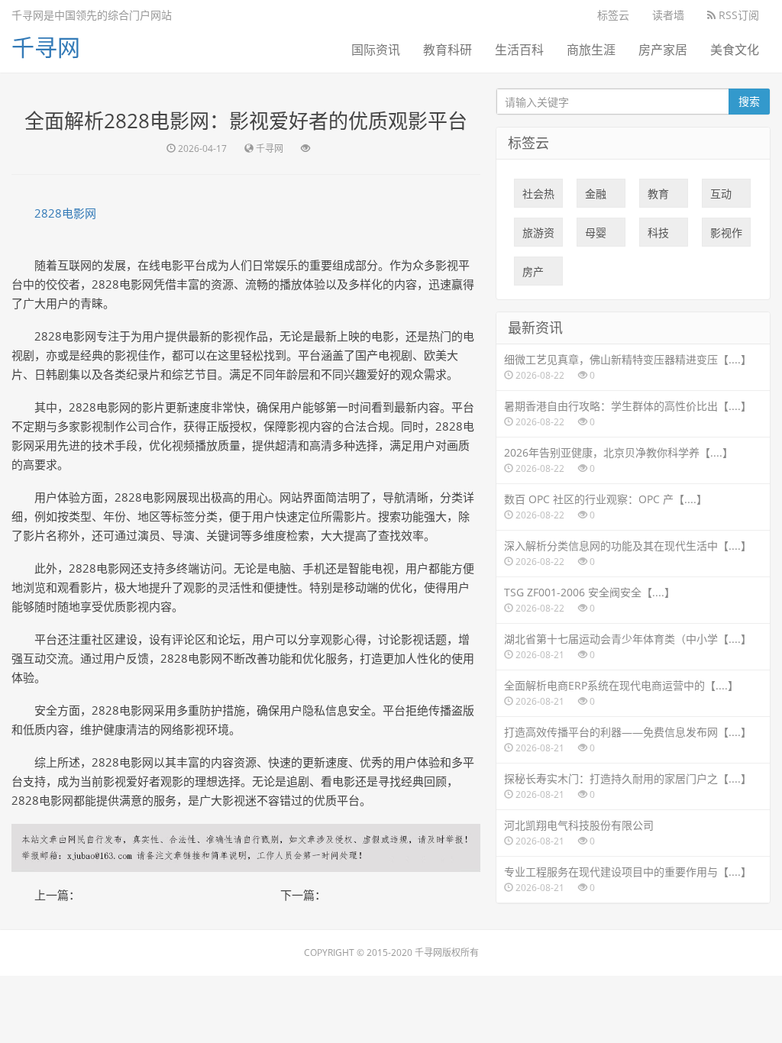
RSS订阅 (737, 15)
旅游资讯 (538, 236)
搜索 (749, 101)
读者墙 (668, 15)
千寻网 (45, 47)
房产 (533, 275)
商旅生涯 (591, 49)
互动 (721, 197)
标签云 (613, 15)
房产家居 (662, 49)
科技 (658, 236)
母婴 (595, 236)
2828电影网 (65, 213)
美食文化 (734, 49)
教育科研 (447, 49)
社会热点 (538, 197)
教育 (658, 197)
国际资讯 (375, 49)
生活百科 (519, 49)
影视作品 (726, 236)
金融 (595, 197)
